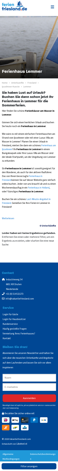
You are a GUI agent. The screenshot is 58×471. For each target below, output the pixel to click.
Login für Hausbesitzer (14, 319)
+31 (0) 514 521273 (14, 294)
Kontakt (7, 338)
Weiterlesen (8, 218)
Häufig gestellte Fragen (15, 329)
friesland (32, 82)
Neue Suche (10, 251)
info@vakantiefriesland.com (20, 298)
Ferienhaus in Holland (38, 187)
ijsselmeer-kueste (11, 86)
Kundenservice (10, 324)
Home (5, 82)
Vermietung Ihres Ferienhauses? (19, 333)
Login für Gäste (10, 314)
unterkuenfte (17, 82)
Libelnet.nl (21, 444)
